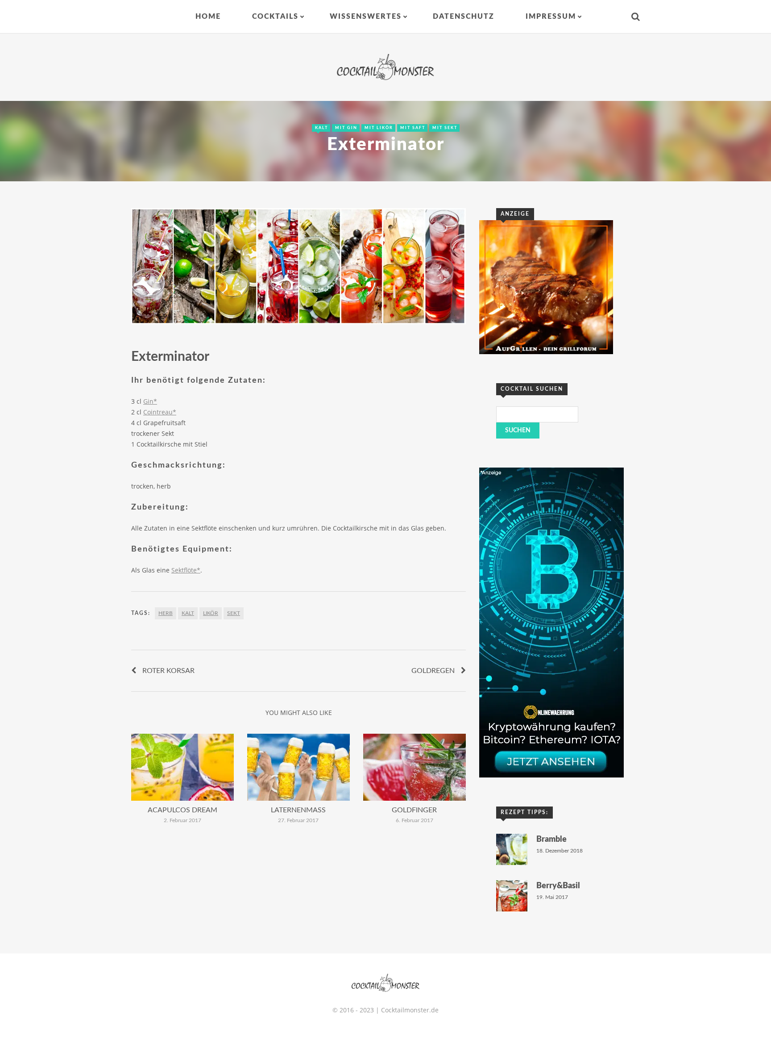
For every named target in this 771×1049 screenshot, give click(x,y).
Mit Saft (412, 128)
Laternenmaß (298, 810)
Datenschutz (463, 16)
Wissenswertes (366, 16)
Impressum (551, 16)
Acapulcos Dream (182, 810)
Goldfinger (414, 810)
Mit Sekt (444, 128)
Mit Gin (346, 128)
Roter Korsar (168, 670)
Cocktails (275, 16)
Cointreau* (159, 412)
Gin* (150, 401)
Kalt (321, 128)
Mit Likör (379, 128)
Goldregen (433, 670)
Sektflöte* (185, 570)
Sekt (233, 613)
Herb (165, 613)
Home (208, 16)
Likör (210, 613)
